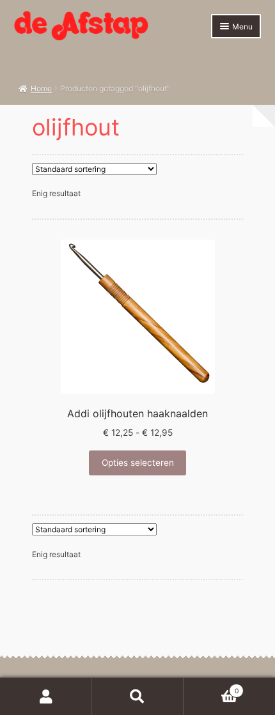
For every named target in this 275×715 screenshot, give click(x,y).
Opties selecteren (138, 462)
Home (41, 88)
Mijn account (45, 696)
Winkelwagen (211, 687)
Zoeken (137, 696)
